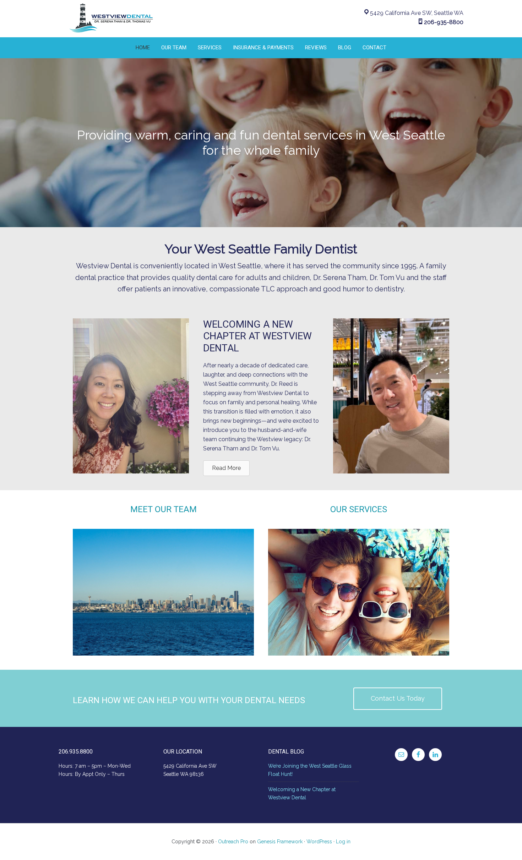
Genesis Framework (280, 841)
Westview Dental (112, 19)
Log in (343, 841)
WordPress (319, 841)
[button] (397, 699)
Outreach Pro (233, 841)
